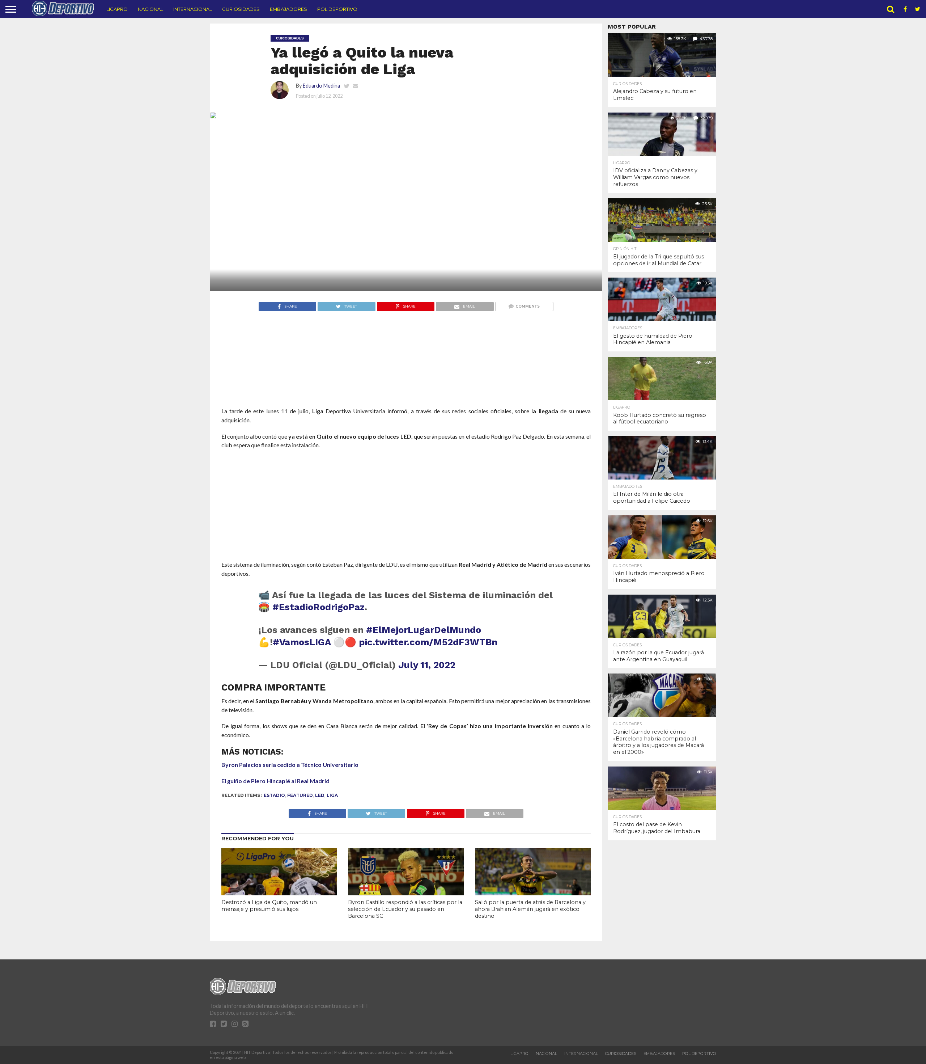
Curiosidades (241, 9)
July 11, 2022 (426, 664)
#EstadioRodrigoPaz (318, 606)
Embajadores (288, 9)
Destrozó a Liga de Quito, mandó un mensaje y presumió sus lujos (269, 905)
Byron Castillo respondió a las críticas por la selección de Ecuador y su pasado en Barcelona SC (405, 909)
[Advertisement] (406, 372)
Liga (332, 795)
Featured (300, 795)
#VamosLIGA (302, 642)
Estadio (274, 795)
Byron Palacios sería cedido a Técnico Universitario (289, 764)
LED (319, 795)
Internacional (192, 9)
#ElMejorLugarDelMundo (423, 629)
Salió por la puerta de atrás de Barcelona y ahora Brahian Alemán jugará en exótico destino (530, 909)
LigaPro (117, 9)
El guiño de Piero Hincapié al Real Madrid (275, 780)
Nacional (150, 9)
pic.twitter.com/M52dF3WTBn (428, 642)
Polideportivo (337, 9)
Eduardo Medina (321, 86)
